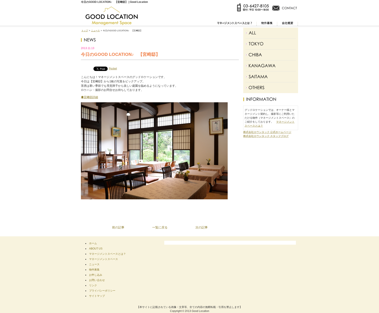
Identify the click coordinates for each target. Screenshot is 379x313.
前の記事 (118, 227)
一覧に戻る (160, 227)
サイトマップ (97, 295)
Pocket (113, 68)
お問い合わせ (97, 280)
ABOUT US (95, 248)
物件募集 (94, 269)
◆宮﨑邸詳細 (89, 97)
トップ (84, 30)
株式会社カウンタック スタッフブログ (266, 136)
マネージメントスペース (103, 259)
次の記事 (201, 227)
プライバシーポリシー (102, 290)
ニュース (95, 30)
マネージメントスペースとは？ (107, 253)
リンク (93, 285)
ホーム (93, 243)
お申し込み (95, 274)
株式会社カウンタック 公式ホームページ (267, 132)
